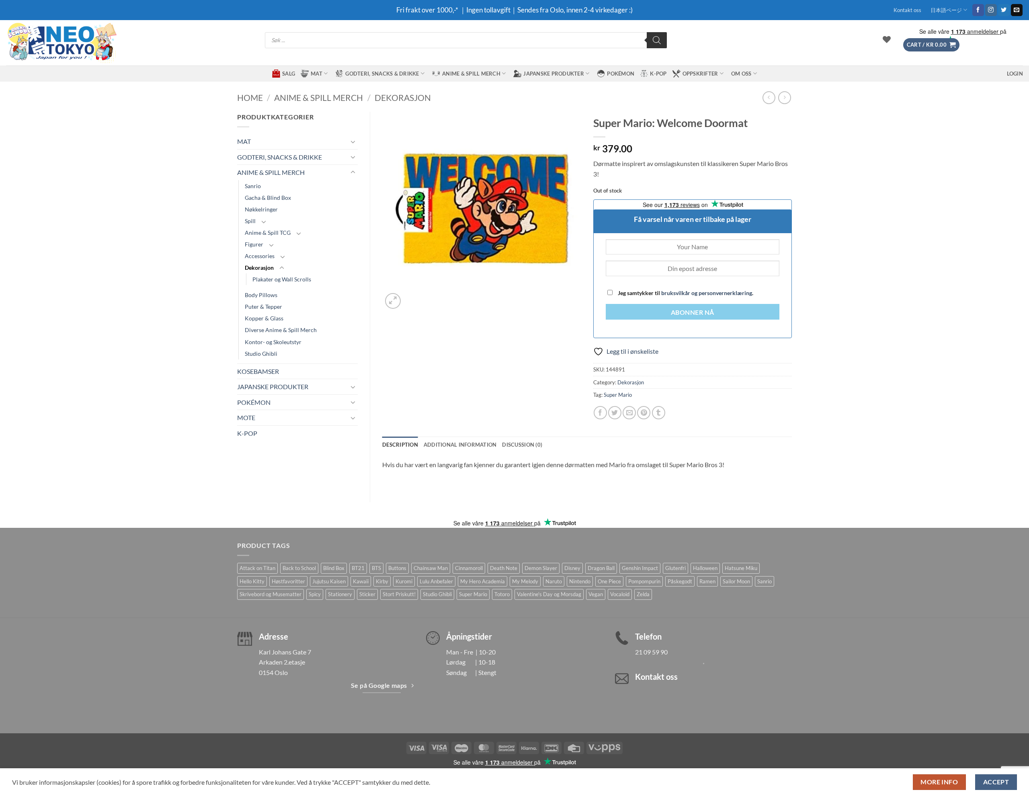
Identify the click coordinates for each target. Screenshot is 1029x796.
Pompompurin (644, 581)
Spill (250, 220)
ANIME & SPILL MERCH (471, 73)
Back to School (299, 568)
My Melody (525, 581)
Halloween (705, 568)
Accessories (260, 255)
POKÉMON (620, 73)
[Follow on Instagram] (991, 10)
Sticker (367, 594)
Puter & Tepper (263, 306)
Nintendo (579, 581)
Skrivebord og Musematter (270, 594)
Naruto (553, 581)
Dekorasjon (403, 97)
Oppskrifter (700, 73)
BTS (376, 568)
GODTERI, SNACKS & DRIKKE (382, 73)
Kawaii (361, 581)
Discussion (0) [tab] (522, 444)
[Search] (657, 40)
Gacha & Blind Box (268, 197)
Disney (572, 568)
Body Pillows (261, 294)
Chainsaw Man (431, 568)
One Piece (609, 581)
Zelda (643, 594)
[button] (931, 44)
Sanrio (253, 186)
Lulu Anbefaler (436, 581)
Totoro (502, 594)
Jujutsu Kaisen (329, 581)
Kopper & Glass (264, 318)
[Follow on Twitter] (1004, 10)
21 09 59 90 (651, 652)
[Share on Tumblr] (658, 412)
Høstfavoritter (288, 581)
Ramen (707, 581)
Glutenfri (675, 568)
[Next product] (769, 97)
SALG (288, 73)
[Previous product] (784, 97)
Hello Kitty (252, 581)
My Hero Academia (482, 581)
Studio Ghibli (261, 353)
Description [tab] (400, 444)
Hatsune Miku (741, 568)
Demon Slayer (541, 568)
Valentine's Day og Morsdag (549, 594)
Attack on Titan (257, 568)
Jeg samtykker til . (685, 292)
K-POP (658, 73)
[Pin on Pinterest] (643, 412)
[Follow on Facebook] (978, 10)
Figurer (254, 244)
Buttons (397, 568)
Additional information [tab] (460, 444)
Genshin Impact (640, 568)
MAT (316, 73)
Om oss (741, 73)
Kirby (382, 581)
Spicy (315, 594)
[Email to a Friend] (629, 412)
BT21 (358, 568)
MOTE (246, 417)
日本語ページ (946, 10)
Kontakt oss (907, 10)
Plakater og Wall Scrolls (281, 279)
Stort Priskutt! (399, 594)
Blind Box (333, 568)
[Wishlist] (886, 39)
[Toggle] (353, 141)
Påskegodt (680, 581)
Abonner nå (692, 312)
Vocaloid (619, 594)
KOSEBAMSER (258, 371)
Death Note (503, 568)
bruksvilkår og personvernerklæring (706, 292)
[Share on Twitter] (614, 412)
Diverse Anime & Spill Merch (281, 329)
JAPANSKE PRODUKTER (553, 73)
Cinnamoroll (469, 568)
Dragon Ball (601, 568)
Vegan (595, 594)
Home (250, 97)
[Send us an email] (1017, 10)
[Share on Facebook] (600, 412)
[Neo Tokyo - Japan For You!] (61, 42)
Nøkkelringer (261, 209)
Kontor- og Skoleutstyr (273, 342)
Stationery (340, 594)
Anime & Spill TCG (268, 232)
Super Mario (618, 395)
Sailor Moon (736, 581)
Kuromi (404, 581)
